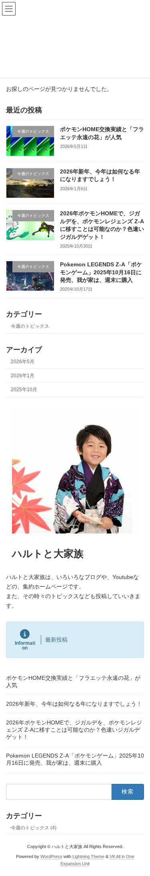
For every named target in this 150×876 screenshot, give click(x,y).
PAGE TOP (138, 841)
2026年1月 (22, 375)
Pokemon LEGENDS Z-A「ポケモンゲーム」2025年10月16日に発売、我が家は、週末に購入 (101, 272)
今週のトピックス (30, 326)
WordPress (51, 856)
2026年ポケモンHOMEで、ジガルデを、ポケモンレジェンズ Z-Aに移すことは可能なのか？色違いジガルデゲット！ (74, 729)
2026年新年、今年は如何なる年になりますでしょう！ (74, 704)
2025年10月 (24, 389)
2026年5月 (22, 361)
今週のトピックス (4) (33, 828)
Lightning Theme (88, 856)
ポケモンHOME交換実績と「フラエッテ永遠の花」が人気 (73, 681)
